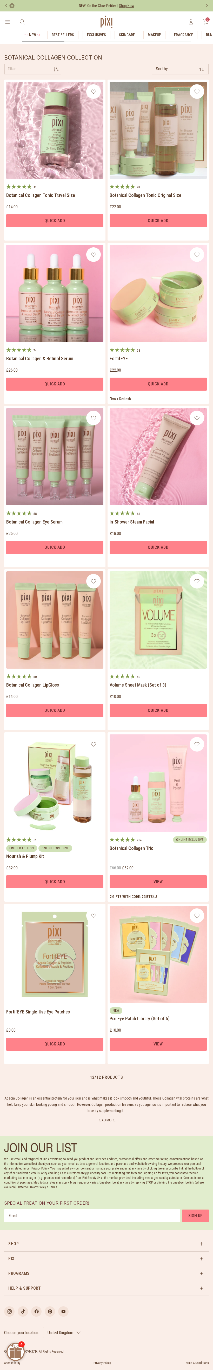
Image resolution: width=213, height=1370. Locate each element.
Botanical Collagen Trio (132, 848)
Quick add (54, 220)
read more (106, 1119)
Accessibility (12, 1363)
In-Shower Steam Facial (132, 522)
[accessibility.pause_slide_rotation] (12, 6)
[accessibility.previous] (6, 5)
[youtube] (63, 1311)
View (158, 881)
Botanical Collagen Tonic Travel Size (40, 195)
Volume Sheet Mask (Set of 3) (138, 685)
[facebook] (36, 1311)
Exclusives (96, 35)
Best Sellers (63, 35)
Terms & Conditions (196, 1363)
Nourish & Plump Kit (25, 856)
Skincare (127, 35)
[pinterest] (50, 1311)
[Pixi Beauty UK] (106, 22)
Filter (12, 68)
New (32, 35)
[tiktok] (23, 1311)
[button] (106, 1244)
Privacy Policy (102, 1363)
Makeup (154, 35)
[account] (191, 22)
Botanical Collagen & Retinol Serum (39, 358)
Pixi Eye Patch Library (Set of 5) (140, 1018)
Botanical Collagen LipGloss (32, 685)
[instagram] (9, 1311)
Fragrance (183, 35)
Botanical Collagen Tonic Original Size (145, 195)
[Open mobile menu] (7, 22)
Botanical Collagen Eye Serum (34, 522)
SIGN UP (195, 1215)
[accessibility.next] (206, 5)
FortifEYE (119, 358)
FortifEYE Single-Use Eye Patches (38, 1011)
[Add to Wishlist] (93, 91)
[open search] (22, 22)
